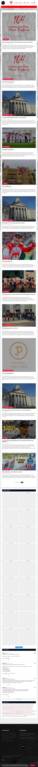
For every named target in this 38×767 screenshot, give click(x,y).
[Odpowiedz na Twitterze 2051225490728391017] (3, 675)
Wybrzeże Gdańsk (21, 716)
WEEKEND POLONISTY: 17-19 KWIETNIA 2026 (9, 733)
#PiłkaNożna (16, 706)
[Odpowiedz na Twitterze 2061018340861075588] (3, 660)
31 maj (11, 653)
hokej (14, 708)
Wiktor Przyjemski (15, 716)
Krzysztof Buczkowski (30, 711)
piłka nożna (21, 712)
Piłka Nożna (6, 146)
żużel (25, 716)
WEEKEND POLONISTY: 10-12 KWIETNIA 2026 (9, 735)
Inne (5, 183)
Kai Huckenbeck (28, 708)
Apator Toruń (24, 707)
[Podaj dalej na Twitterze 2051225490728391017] (5, 675)
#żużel (31, 706)
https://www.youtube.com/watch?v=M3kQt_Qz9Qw (11, 656)
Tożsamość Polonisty (8, 79)
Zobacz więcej (19, 647)
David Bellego (29, 707)
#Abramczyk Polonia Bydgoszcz (8, 704)
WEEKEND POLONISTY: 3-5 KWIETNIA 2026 (8, 736)
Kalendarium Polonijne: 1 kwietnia (7, 740)
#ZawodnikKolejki (5, 673)
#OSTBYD (23, 664)
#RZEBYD (17, 654)
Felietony (6, 39)
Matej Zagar (8, 712)
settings (27, 765)
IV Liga (16, 708)
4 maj (11, 663)
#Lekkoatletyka (11, 706)
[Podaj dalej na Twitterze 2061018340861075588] (5, 660)
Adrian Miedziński (19, 707)
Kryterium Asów (24, 711)
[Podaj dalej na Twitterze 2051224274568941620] (5, 684)
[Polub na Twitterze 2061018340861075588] (7, 660)
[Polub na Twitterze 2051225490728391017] (7, 675)
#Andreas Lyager (17, 704)
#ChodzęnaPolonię (23, 704)
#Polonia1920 (11, 673)
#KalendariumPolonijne (6, 679)
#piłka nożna (20, 706)
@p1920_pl (7, 653)
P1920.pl (3, 653)
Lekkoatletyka (6, 469)
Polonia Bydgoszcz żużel (17, 713)
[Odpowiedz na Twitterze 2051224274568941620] (3, 684)
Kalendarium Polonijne (7, 709)
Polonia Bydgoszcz (7, 713)
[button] (10, 500)
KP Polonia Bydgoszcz (16, 711)
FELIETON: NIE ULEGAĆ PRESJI (6, 738)
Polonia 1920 (26, 712)
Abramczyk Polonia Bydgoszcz (9, 707)
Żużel (5, 258)
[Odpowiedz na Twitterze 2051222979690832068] (3, 696)
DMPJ (32, 707)
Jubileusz (6, 291)
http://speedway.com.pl (9, 692)
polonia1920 (30, 712)
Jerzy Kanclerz (20, 708)
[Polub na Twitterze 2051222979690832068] (7, 696)
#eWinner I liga (29, 704)
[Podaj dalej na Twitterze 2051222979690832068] (5, 696)
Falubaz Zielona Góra (6, 708)
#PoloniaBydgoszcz (26, 706)
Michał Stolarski (13, 712)
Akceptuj (32, 765)
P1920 (17, 712)
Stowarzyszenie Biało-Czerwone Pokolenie (16, 714)
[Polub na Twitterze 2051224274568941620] (7, 684)
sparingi (24, 713)
